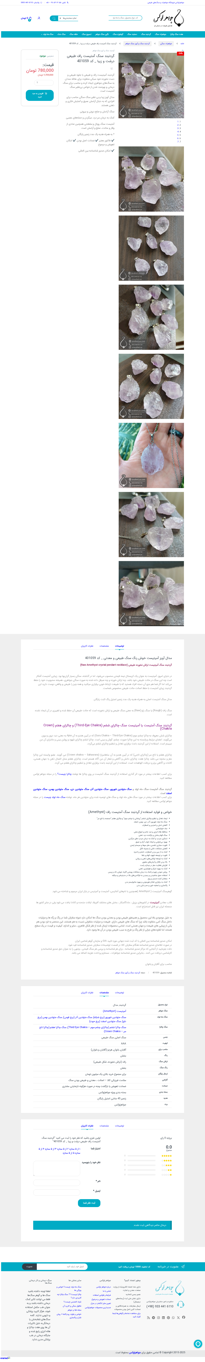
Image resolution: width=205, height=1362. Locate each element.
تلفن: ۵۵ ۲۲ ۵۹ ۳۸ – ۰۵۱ (56, 2)
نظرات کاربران (87, 646)
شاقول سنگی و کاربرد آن (72, 1306)
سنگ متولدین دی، (79, 789)
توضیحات (119, 646)
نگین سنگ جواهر (102, 34)
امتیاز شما (95, 1149)
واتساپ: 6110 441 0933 (30, 2)
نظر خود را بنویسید (91, 1162)
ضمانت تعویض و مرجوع (101, 1299)
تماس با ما (107, 1291)
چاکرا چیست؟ (64, 774)
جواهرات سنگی (166, 43)
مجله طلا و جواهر (74, 1310)
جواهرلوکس (135, 1352)
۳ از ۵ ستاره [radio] (51, 1149)
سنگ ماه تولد (48, 34)
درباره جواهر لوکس (103, 1286)
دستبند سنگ (132, 34)
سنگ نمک (61, 34)
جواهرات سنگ (160, 34)
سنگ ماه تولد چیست (54, 797)
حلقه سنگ (74, 34)
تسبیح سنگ (86, 34)
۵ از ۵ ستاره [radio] (68, 1153)
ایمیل (96, 1191)
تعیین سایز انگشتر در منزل (101, 1303)
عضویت (29, 1266)
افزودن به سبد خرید (37, 95)
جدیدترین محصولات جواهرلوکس (98, 1307)
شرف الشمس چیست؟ (72, 1301)
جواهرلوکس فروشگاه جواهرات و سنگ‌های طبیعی (166, 2)
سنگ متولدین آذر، (98, 789)
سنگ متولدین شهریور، (120, 789)
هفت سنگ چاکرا (176, 34)
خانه (182, 43)
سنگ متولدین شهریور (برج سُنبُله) (109, 1017)
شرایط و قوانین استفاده (102, 1295)
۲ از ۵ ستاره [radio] (63, 1149)
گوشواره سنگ (118, 34)
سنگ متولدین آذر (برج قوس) (77, 1017)
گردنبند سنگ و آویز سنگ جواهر (137, 43)
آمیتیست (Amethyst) (114, 1011)
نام (98, 1181)
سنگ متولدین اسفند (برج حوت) (105, 1021)
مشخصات (104, 646)
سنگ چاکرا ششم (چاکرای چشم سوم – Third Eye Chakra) (96, 1027)
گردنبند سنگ (146, 34)
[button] (183, 51)
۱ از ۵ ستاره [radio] (74, 1149)
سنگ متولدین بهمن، (58, 789)
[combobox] (125, 17)
